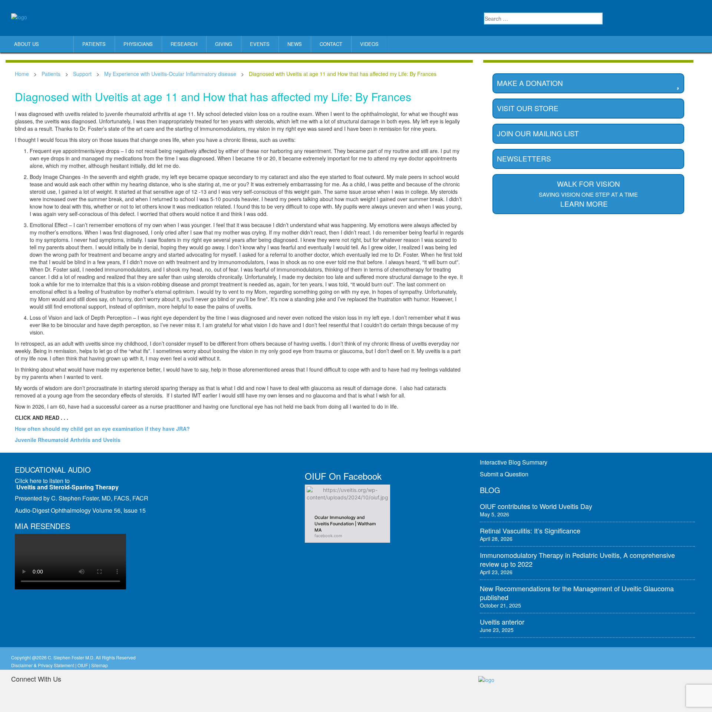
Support (82, 73)
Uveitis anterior (502, 621)
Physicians (138, 43)
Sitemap (99, 665)
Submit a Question (504, 474)
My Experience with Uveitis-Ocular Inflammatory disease (170, 73)
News (294, 43)
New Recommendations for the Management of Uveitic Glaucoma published (577, 592)
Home (22, 73)
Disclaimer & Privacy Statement (42, 665)
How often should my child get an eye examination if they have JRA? (102, 428)
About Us (26, 43)
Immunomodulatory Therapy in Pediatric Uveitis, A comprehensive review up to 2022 (577, 559)
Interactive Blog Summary (513, 462)
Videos (369, 43)
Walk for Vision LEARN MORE (588, 194)
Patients (94, 43)
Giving (223, 43)
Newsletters (524, 158)
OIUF (83, 665)
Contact (331, 43)
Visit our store (527, 108)
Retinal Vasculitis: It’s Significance (530, 530)
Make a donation (530, 83)
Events (260, 43)
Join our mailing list (538, 133)
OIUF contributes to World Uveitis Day (536, 506)
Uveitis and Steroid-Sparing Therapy (67, 487)
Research (184, 43)
